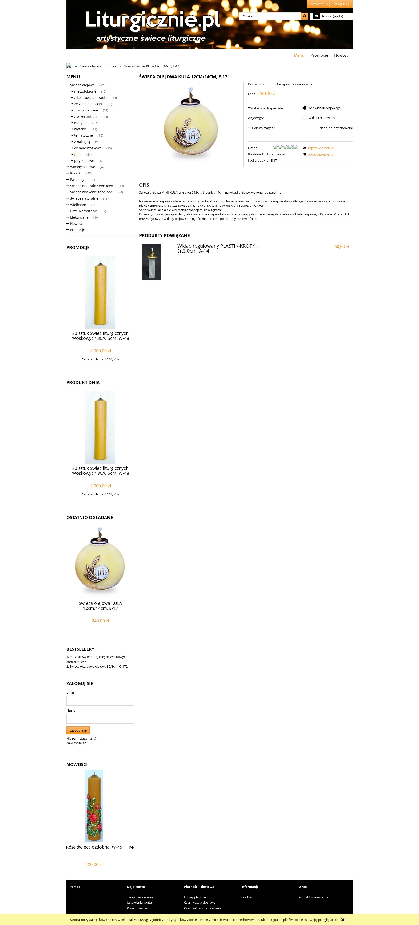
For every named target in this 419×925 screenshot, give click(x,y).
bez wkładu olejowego (325, 108)
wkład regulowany (322, 117)
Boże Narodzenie (84, 211)
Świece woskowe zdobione (91, 192)
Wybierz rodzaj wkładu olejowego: (265, 113)
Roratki (75, 173)
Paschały (77, 179)
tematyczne (83, 135)
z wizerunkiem (86, 116)
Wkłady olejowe (82, 167)
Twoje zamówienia (140, 897)
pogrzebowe (84, 160)
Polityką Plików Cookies (181, 919)
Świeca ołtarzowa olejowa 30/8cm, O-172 (99, 666)
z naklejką (82, 141)
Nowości (77, 223)
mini (77, 154)
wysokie (80, 129)
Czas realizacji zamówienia (202, 908)
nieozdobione (85, 91)
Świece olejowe (82, 85)
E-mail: (72, 692)
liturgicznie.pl (275, 154)
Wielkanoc (78, 204)
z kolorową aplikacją (90, 97)
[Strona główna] (151, 24)
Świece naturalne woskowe (92, 185)
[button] (318, 148)
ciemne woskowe (88, 148)
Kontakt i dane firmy (313, 897)
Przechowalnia (137, 908)
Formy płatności (195, 897)
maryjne (81, 122)
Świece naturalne (84, 198)
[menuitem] (299, 55)
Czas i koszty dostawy (199, 902)
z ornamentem (86, 110)
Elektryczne (79, 217)
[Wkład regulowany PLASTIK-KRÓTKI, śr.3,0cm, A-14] (157, 262)
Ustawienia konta (139, 902)
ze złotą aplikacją (88, 104)
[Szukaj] (304, 16)
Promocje (77, 229)
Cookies (247, 897)
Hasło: (71, 710)
